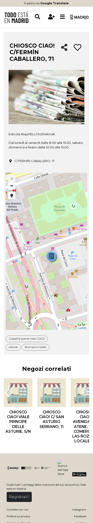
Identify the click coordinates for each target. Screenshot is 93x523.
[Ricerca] (40, 17)
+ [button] (11, 179)
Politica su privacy (18, 516)
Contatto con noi (17, 509)
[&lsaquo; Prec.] (8, 392)
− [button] (11, 186)
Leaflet (82, 328)
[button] (11, 195)
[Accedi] (52, 17)
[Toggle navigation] (62, 17)
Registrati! (19, 497)
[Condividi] (64, 48)
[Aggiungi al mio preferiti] (77, 48)
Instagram (79, 509)
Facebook (80, 516)
